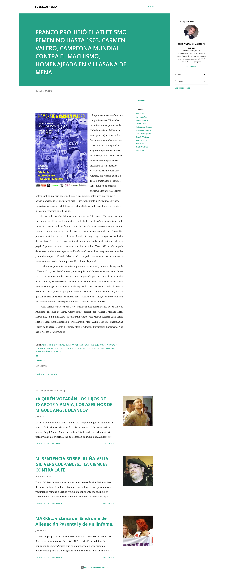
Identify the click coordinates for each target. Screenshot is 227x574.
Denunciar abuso (182, 88)
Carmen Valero (141, 117)
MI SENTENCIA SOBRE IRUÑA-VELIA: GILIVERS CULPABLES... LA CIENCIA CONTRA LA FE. (72, 464)
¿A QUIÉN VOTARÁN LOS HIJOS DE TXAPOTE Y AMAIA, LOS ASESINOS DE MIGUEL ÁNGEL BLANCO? (73, 404)
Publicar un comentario (46, 374)
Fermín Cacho (141, 124)
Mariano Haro (141, 140)
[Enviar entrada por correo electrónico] (36, 356)
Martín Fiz (140, 143)
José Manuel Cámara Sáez (191, 45)
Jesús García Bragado (144, 127)
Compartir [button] (141, 100)
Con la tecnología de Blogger (96, 567)
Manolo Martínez (142, 137)
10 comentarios (54, 444)
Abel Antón (140, 114)
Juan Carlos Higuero (143, 133)
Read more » (108, 444)
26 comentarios (54, 503)
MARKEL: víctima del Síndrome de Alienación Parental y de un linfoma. (74, 521)
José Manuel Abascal (143, 130)
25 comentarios (54, 557)
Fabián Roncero (142, 120)
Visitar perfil (191, 67)
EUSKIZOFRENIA (46, 7)
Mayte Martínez (142, 147)
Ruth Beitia (140, 150)
